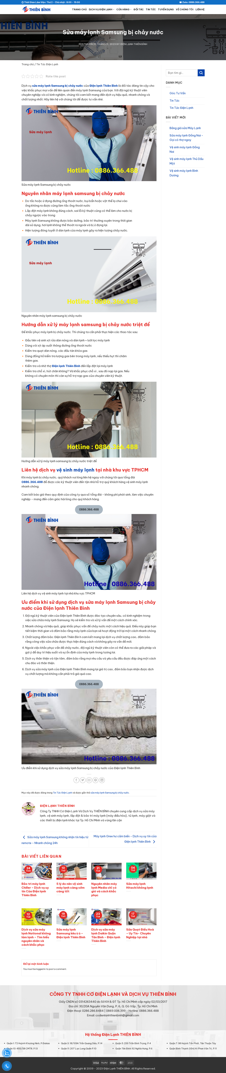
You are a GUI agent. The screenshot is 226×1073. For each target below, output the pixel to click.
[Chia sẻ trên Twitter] (83, 780)
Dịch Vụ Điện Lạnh (100, 9)
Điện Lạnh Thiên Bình (133, 44)
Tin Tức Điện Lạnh (47, 64)
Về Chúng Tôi (184, 9)
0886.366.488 (32, 482)
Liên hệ (200, 9)
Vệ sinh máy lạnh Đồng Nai (185, 149)
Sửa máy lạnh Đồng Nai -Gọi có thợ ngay (186, 138)
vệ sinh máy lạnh (75, 470)
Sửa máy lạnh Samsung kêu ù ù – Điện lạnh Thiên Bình (70, 933)
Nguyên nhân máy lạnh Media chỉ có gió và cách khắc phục (104, 889)
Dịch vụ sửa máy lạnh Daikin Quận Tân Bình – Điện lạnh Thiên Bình (105, 935)
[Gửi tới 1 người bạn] (89, 780)
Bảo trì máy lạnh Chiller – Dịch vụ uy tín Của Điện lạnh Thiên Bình (35, 889)
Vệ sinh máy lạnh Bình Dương (184, 173)
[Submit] (201, 72)
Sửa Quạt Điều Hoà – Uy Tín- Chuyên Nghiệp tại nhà (140, 933)
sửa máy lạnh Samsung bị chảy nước (57, 85)
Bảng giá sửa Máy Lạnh (185, 128)
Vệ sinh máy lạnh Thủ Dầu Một (186, 161)
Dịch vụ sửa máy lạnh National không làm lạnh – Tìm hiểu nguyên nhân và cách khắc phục (36, 937)
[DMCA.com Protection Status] (113, 1023)
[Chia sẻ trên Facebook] (76, 780)
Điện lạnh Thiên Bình (103, 85)
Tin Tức (151, 9)
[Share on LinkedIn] (102, 780)
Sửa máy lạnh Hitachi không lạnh (139, 885)
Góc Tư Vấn (178, 93)
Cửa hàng (122, 9)
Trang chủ (79, 9)
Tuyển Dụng (166, 9)
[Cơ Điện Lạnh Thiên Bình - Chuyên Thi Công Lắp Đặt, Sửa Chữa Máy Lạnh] (37, 9)
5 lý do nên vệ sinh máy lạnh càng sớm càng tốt (70, 887)
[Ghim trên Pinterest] (95, 780)
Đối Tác (139, 9)
